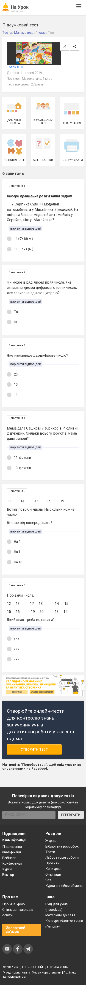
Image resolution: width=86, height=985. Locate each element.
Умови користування (46, 972)
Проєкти (52, 863)
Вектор (8, 875)
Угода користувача (16, 972)
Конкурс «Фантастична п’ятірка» (64, 923)
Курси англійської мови (64, 886)
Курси (7, 869)
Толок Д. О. (15, 67)
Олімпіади (53, 874)
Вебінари (9, 858)
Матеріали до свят (60, 915)
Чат (48, 880)
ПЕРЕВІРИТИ (70, 815)
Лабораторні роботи (62, 857)
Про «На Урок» (13, 904)
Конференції (12, 863)
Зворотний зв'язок (15, 930)
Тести (50, 852)
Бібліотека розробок (62, 846)
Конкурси (53, 869)
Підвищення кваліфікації (12, 849)
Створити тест (34, 749)
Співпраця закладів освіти (17, 912)
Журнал (51, 841)
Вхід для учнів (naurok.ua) (56, 907)
